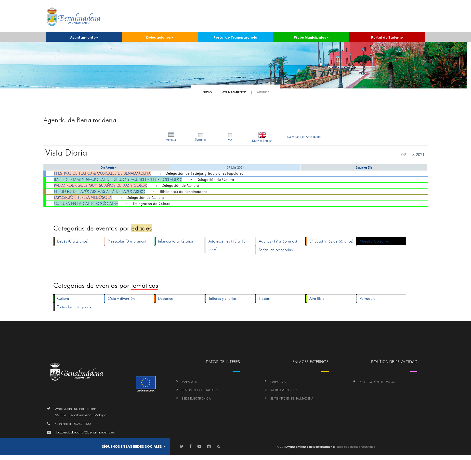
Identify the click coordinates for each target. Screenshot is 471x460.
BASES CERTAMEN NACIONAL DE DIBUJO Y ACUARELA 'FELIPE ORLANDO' (118, 179)
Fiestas (264, 298)
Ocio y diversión (121, 298)
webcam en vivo (283, 390)
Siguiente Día (364, 167)
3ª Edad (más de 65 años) (331, 241)
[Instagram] (209, 446)
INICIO (207, 92)
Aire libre (317, 298)
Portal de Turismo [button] (387, 37)
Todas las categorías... (277, 249)
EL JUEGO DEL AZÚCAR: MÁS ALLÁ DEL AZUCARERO (99, 191)
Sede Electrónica (196, 398)
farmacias (279, 381)
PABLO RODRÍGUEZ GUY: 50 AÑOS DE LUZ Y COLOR (100, 185)
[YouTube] (199, 446)
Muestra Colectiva (374, 241)
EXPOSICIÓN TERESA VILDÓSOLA (83, 197)
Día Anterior (108, 167)
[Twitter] (181, 446)
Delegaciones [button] (158, 37)
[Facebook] (190, 446)
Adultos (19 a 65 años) (278, 241)
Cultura (63, 298)
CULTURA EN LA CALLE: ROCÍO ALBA (86, 203)
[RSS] (218, 446)
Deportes (165, 298)
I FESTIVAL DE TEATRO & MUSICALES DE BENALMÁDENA (102, 173)
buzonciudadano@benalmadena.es (85, 432)
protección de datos (377, 381)
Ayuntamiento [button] (83, 37)
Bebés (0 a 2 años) (72, 241)
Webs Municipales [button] (310, 37)
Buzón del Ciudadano (200, 390)
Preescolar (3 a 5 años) (127, 241)
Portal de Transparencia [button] (235, 37)
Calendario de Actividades (304, 137)
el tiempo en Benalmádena (291, 398)
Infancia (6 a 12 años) (176, 241)
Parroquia (368, 298)
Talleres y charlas (222, 298)
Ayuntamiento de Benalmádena (310, 447)
